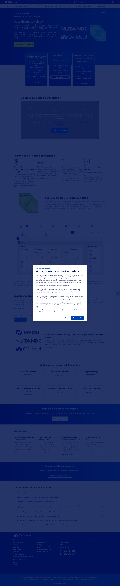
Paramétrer (64, 318)
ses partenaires (48, 275)
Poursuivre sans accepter (43, 268)
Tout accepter (77, 318)
